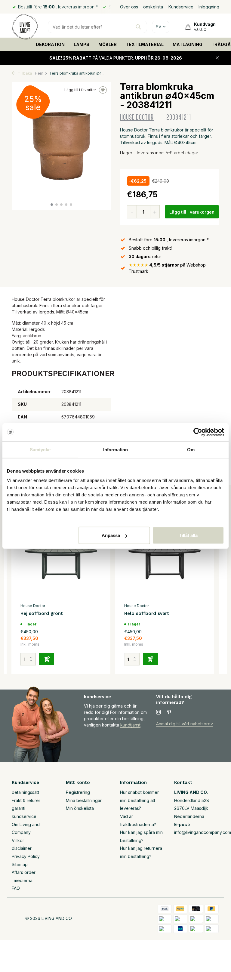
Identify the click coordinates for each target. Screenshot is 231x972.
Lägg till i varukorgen (191, 211)
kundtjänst (130, 724)
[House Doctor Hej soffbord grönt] (60, 564)
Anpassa (111, 535)
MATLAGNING (187, 44)
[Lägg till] (46, 659)
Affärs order (23, 872)
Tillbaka (24, 73)
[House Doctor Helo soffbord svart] (164, 564)
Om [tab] (191, 449)
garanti (18, 808)
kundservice (24, 816)
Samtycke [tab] (40, 449)
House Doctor (137, 117)
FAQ (16, 888)
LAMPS (81, 44)
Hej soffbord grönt (41, 613)
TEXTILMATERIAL (145, 44)
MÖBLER (107, 44)
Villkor (18, 840)
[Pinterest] (169, 712)
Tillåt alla (188, 535)
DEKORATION (50, 44)
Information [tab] (115, 449)
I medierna (22, 880)
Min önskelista (80, 808)
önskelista (153, 6)
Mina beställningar (84, 800)
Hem (39, 73)
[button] (52, 204)
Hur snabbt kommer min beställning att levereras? (139, 800)
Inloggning (209, 6)
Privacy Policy (26, 856)
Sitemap (20, 864)
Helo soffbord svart (146, 613)
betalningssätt (25, 792)
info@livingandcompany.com (202, 832)
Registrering (78, 792)
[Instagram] (158, 712)
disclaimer (22, 848)
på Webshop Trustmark (167, 268)
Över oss (129, 6)
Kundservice (180, 6)
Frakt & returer (26, 800)
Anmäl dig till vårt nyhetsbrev (184, 723)
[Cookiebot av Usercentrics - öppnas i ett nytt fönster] (197, 432)
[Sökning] (138, 27)
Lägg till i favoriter (80, 90)
